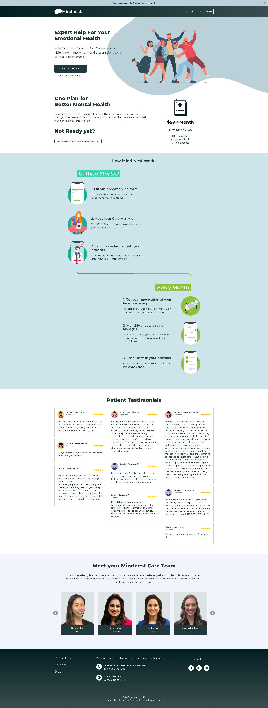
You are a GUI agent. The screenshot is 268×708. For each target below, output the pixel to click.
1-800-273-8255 (117, 669)
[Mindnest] (68, 11)
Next (212, 613)
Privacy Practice (129, 700)
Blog (58, 671)
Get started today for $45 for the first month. (134, 3)
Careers (60, 665)
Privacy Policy (110, 700)
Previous (55, 613)
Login (190, 11)
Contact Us (62, 658)
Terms (161, 700)
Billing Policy (148, 700)
